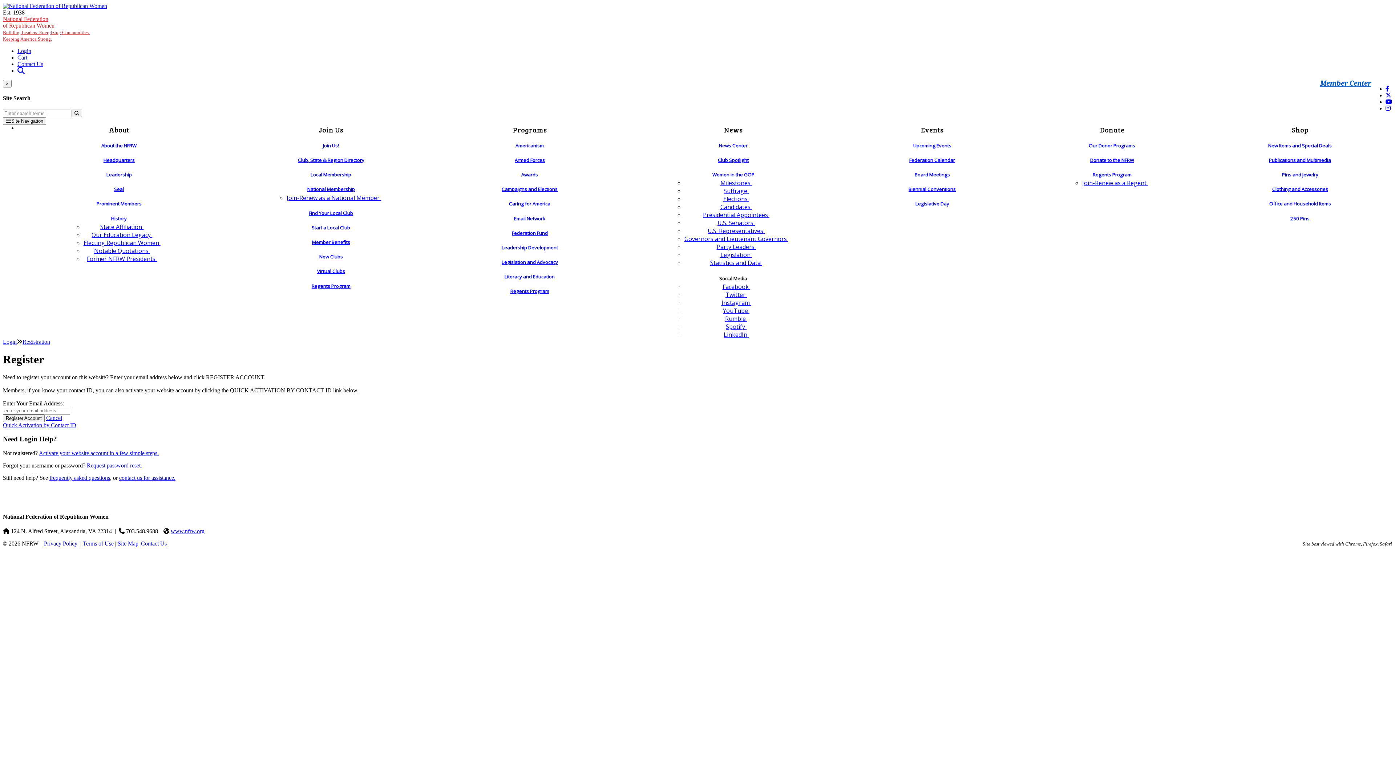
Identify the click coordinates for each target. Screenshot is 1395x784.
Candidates (736, 207)
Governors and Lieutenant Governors (736, 239)
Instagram (736, 303)
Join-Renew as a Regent (1115, 183)
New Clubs (331, 256)
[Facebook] (1387, 89)
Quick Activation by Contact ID (39, 425)
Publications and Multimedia (1300, 160)
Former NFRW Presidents (122, 259)
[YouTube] (1389, 102)
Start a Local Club (331, 227)
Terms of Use (98, 543)
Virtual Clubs (331, 271)
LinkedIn (736, 335)
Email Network (529, 218)
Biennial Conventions (932, 189)
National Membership (331, 189)
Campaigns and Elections (530, 189)
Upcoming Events (932, 145)
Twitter (736, 295)
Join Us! (331, 145)
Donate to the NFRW (1112, 160)
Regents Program (331, 286)
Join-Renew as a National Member (334, 198)
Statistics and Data (736, 263)
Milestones (736, 183)
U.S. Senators (736, 223)
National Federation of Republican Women (46, 29)
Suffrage (736, 191)
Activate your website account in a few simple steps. (99, 453)
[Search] (77, 113)
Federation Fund (530, 233)
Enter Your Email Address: (33, 403)
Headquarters (119, 160)
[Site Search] (21, 71)
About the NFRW (119, 145)
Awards (529, 174)
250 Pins (1300, 218)
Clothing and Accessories (1300, 189)
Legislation (736, 255)
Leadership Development (530, 247)
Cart (22, 57)
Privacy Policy (60, 543)
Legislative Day (932, 203)
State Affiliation (121, 227)
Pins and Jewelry (1300, 174)
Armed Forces (530, 160)
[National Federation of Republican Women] (55, 6)
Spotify (736, 327)
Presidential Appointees (736, 215)
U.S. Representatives (736, 231)
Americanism (529, 145)
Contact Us (30, 64)
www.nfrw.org (188, 531)
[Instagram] (1388, 108)
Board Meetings (932, 174)
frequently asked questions (79, 478)
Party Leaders (736, 247)
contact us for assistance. (147, 478)
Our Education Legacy (122, 235)
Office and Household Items (1300, 203)
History (119, 218)
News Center (733, 145)
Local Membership (331, 174)
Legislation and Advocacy (530, 262)
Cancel (54, 418)
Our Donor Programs (1112, 145)
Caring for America (529, 203)
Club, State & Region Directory (331, 160)
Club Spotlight (733, 160)
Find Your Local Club (331, 213)
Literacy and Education (530, 276)
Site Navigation (27, 121)
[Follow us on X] (1388, 95)
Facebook (736, 287)
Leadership (119, 174)
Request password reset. (114, 465)
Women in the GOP (733, 174)
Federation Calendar (932, 160)
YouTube (736, 311)
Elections (736, 199)
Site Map (128, 543)
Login (24, 51)
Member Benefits (331, 242)
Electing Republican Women (122, 243)
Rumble (736, 319)
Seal (119, 189)
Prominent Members (119, 203)
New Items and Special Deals (1300, 145)
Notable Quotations (122, 251)
